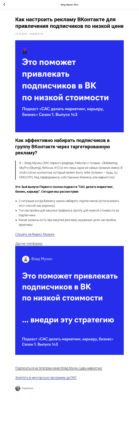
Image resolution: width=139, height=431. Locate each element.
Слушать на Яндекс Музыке (34, 234)
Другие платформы (29, 243)
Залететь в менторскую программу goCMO (45, 377)
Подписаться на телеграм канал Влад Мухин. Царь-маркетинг (58, 368)
